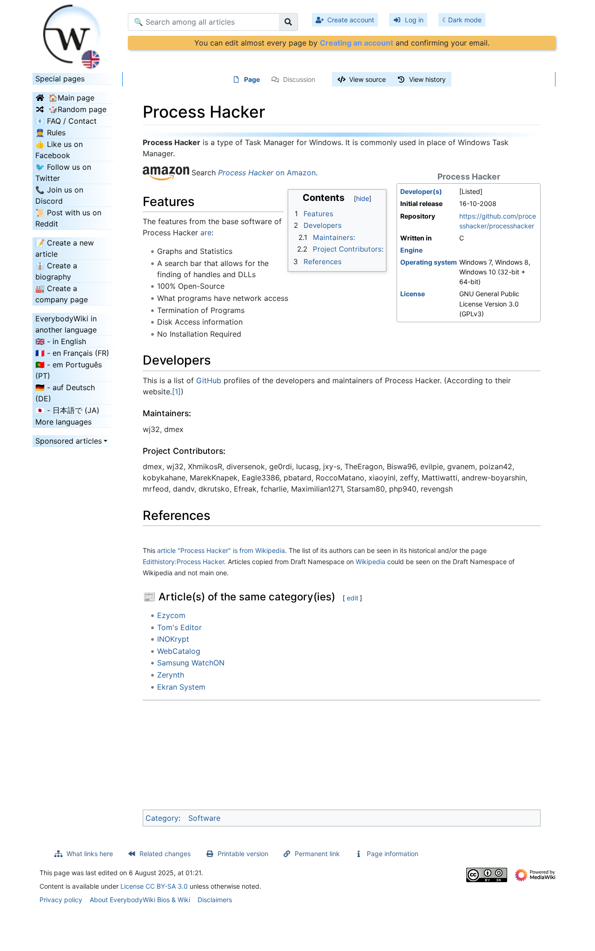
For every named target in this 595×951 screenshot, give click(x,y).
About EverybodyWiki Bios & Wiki (140, 900)
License (412, 294)
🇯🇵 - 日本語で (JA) (67, 410)
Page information (392, 854)
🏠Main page (71, 97)
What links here (89, 854)
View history (427, 79)
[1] (176, 391)
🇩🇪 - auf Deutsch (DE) (65, 393)
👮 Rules (50, 132)
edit (352, 598)
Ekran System (181, 687)
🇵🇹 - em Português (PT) (68, 370)
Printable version (243, 854)
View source (367, 79)
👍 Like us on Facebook (59, 150)
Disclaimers (215, 900)
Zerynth (170, 674)
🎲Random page (77, 109)
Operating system (428, 262)
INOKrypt (173, 639)
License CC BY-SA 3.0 (154, 886)
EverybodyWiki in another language (66, 324)
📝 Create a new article (64, 248)
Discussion (299, 79)
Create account (350, 20)
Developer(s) (421, 191)
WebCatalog (178, 651)
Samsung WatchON (191, 662)
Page (252, 79)
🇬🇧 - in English (60, 341)
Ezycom (171, 615)
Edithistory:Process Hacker (183, 561)
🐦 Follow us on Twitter (63, 172)
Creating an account (356, 42)
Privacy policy (61, 900)
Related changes (165, 854)
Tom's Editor (179, 627)
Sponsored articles (68, 441)
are (206, 232)
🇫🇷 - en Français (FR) (72, 353)
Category (161, 818)
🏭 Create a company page (61, 294)
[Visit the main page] (73, 34)
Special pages (60, 78)
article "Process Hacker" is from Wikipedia (221, 550)
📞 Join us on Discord (59, 195)
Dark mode (465, 20)
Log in (414, 20)
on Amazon (267, 173)
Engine (411, 250)
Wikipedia (370, 561)
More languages (63, 421)
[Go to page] (288, 22)
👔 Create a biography (56, 271)
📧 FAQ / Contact (66, 121)
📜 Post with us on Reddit (68, 218)
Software (204, 818)
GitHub (208, 380)
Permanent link (317, 854)
